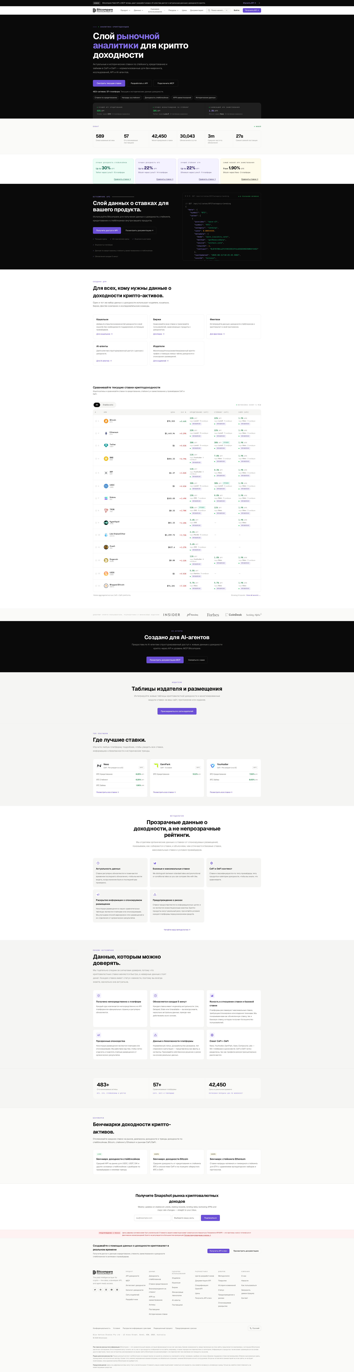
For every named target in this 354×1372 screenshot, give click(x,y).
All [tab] (97, 405)
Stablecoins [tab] (108, 405)
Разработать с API (139, 83)
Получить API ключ (203, 1298)
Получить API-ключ (218, 1251)
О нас (243, 1276)
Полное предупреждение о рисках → (197, 1235)
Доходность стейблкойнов (156, 97)
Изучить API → (249, 3)
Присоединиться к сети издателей (177, 711)
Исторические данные (205, 97)
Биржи (175, 1287)
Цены (184, 10)
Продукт (124, 10)
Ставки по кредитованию (106, 97)
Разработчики (132, 1299)
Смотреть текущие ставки (109, 83)
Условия (116, 1328)
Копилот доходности (134, 1290)
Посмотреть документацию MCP (165, 660)
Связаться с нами (196, 660)
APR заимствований (182, 97)
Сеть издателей (132, 1295)
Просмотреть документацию (246, 1251)
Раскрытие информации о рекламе (137, 1328)
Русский (256, 1328)
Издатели (176, 1278)
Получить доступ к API (107, 230)
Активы (152, 1305)
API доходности (132, 1276)
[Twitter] (95, 1290)
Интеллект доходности (135, 1285)
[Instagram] (117, 1290)
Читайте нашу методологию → (177, 930)
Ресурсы (172, 10)
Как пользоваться (249, 1285)
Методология (224, 1276)
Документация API (203, 1280)
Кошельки (176, 1283)
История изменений (227, 1285)
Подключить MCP (166, 83)
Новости (244, 1280)
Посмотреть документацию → (139, 230)
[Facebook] (100, 1290)
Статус (221, 1290)
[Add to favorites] (96, 421)
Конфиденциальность (101, 1328)
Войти (236, 10)
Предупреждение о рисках (186, 1328)
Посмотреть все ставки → (107, 792)
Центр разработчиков (204, 1276)
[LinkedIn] (106, 1290)
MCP (128, 1280)
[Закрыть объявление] (259, 3)
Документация (196, 10)
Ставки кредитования (158, 1284)
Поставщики (154, 1309)
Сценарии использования (155, 10)
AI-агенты (176, 1300)
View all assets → (253, 595)
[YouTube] (112, 1290)
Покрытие (222, 1280)
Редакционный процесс (163, 1328)
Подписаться (210, 1218)
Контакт (244, 1298)
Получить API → (252, 10)
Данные (137, 10)
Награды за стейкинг (131, 97)
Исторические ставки (158, 1314)
